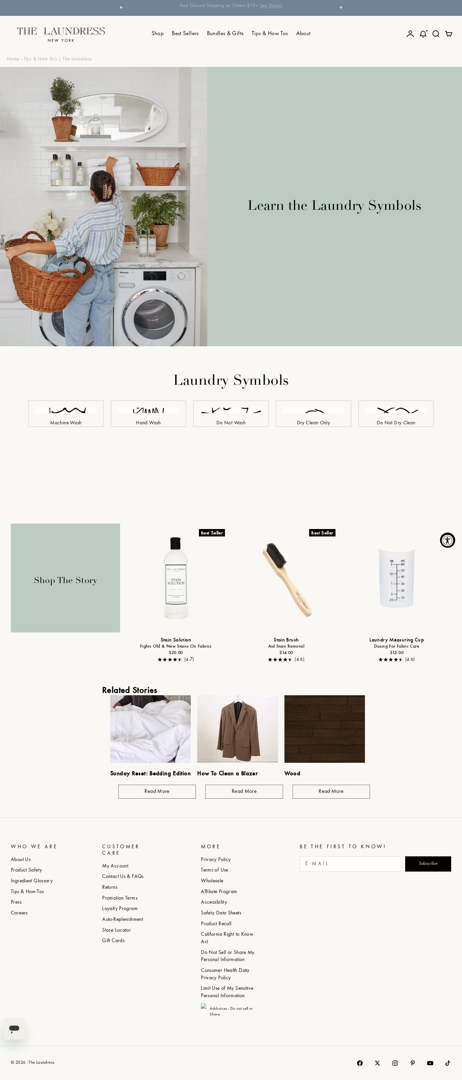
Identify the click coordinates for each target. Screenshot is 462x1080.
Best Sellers (185, 33)
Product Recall (216, 924)
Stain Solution (176, 640)
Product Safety (26, 870)
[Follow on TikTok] (447, 1063)
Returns (109, 887)
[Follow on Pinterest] (412, 1063)
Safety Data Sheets (221, 913)
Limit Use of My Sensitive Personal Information (227, 992)
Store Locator (116, 930)
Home (13, 59)
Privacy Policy (216, 859)
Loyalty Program (120, 908)
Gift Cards (113, 941)
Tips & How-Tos (27, 892)
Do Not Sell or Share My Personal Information (228, 956)
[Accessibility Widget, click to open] (447, 540)
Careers (19, 913)
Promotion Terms (119, 898)
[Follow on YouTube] (430, 1063)
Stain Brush (286, 640)
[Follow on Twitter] (377, 1063)
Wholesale (212, 881)
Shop (158, 33)
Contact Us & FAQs (122, 876)
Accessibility (214, 902)
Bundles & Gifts (225, 33)
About (303, 33)
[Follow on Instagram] (395, 1063)
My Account (115, 866)
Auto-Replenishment (122, 919)
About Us (20, 859)
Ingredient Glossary (32, 881)
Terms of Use (214, 870)
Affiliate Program (219, 892)
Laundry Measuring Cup (396, 640)
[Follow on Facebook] (359, 1063)
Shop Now (295, 7)
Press (16, 902)
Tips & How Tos (270, 33)
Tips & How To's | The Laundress (58, 59)
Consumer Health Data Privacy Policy (225, 974)
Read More (156, 791)
